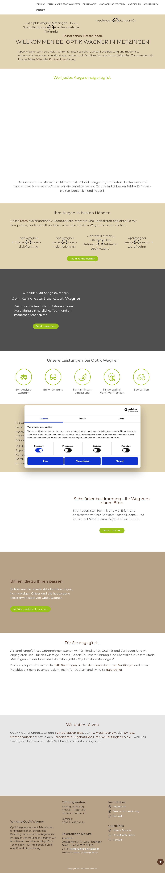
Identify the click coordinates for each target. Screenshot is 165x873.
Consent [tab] (44, 418)
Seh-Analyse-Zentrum (23, 391)
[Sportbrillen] (141, 377)
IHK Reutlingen (66, 665)
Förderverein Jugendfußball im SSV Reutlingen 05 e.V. (92, 737)
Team (24, 221)
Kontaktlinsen (58, 59)
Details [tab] (82, 418)
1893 (79, 732)
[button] (13, 242)
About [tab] (121, 418)
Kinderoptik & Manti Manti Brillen (112, 391)
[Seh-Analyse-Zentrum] (24, 377)
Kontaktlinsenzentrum (112, 4)
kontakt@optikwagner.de (85, 848)
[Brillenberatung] (53, 377)
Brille (38, 59)
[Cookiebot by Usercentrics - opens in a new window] (126, 410)
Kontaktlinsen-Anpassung (82, 391)
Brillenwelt (89, 4)
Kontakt (40, 10)
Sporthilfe (114, 669)
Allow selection (82, 461)
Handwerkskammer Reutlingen (110, 665)
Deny (45, 461)
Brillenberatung (53, 389)
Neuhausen (67, 732)
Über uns (40, 4)
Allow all (119, 461)
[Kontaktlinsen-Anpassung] (82, 377)
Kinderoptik (134, 4)
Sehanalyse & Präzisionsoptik (64, 4)
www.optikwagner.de (85, 852)
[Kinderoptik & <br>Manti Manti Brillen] (112, 377)
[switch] (68, 450)
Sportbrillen (150, 4)
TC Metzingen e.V (103, 732)
